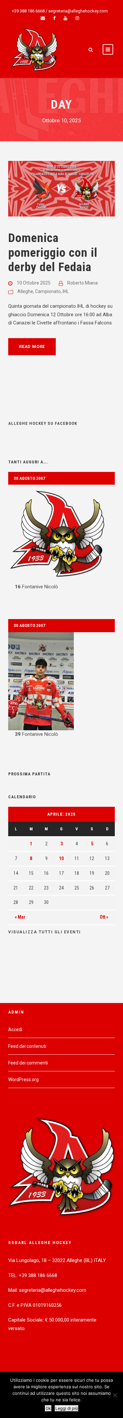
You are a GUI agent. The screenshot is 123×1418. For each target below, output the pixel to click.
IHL (66, 291)
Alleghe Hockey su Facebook (42, 423)
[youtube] (65, 18)
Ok (48, 1408)
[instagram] (77, 18)
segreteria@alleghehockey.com (78, 11)
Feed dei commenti (28, 1062)
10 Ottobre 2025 (34, 282)
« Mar (20, 917)
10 (61, 858)
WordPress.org (23, 1079)
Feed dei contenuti (27, 1046)
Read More (32, 346)
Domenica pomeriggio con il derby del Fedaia (52, 252)
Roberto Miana (82, 282)
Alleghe (25, 291)
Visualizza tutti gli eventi (44, 932)
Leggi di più (66, 1408)
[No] (115, 1395)
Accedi (15, 1029)
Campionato (48, 291)
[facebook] (54, 18)
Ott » (104, 917)
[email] (43, 18)
